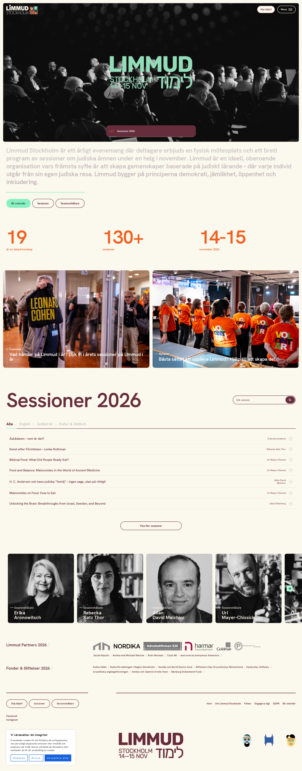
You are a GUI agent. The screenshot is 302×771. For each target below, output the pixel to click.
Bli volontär (18, 203)
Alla (10, 423)
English (24, 423)
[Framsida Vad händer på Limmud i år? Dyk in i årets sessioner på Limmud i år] (76, 318)
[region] (41, 747)
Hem (209, 703)
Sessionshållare (70, 203)
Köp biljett (265, 9)
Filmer (247, 703)
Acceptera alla (58, 758)
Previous (12, 588)
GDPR (276, 703)
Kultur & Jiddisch (72, 423)
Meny (284, 9)
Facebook (11, 716)
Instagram (12, 719)
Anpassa (19, 758)
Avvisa (36, 758)
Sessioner (43, 203)
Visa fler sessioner (151, 526)
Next (290, 588)
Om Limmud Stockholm (228, 703)
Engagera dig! (262, 703)
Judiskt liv (45, 423)
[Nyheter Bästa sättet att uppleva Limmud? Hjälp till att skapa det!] (226, 318)
